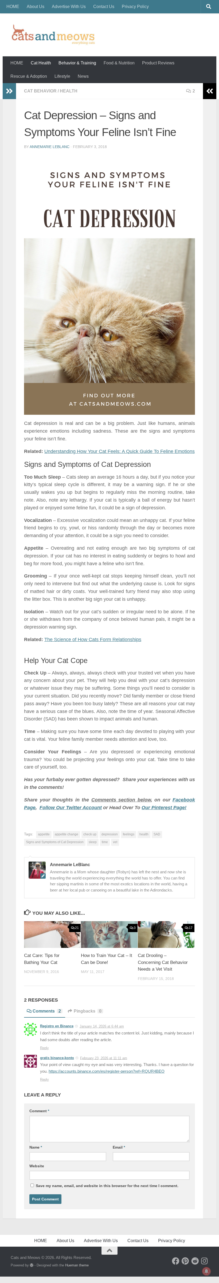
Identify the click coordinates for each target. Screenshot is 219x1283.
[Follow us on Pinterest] (185, 1261)
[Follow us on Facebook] (175, 1261)
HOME (12, 6)
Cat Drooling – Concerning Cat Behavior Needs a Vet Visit (163, 962)
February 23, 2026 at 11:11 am (103, 1058)
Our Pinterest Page (163, 807)
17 (191, 928)
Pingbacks (87, 1011)
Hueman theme (77, 1265)
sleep (93, 842)
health (143, 834)
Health (68, 91)
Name (35, 1147)
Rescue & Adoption (28, 76)
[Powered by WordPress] (31, 1265)
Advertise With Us (69, 6)
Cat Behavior (40, 91)
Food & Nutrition (119, 63)
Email (119, 1147)
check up (89, 834)
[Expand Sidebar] (9, 91)
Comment (39, 1111)
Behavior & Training (77, 63)
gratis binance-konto (57, 1058)
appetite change (66, 834)
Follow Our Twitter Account (71, 807)
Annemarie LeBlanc (49, 147)
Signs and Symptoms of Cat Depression (55, 842)
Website (36, 1166)
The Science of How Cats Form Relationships (92, 639)
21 (77, 928)
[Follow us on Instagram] (204, 1261)
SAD (157, 834)
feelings (128, 834)
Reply (44, 1048)
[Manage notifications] (206, 1271)
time (105, 842)
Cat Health (41, 63)
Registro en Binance (56, 1026)
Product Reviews (158, 63)
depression (109, 834)
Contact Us (103, 6)
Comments (47, 1011)
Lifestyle (62, 76)
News (83, 76)
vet (115, 842)
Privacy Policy (135, 6)
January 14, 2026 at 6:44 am (102, 1026)
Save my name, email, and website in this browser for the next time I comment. (107, 1186)
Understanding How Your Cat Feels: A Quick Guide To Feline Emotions (119, 451)
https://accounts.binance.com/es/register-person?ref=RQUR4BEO (107, 1071)
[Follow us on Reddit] (195, 1261)
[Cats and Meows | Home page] (53, 35)
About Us (35, 6)
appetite (44, 834)
